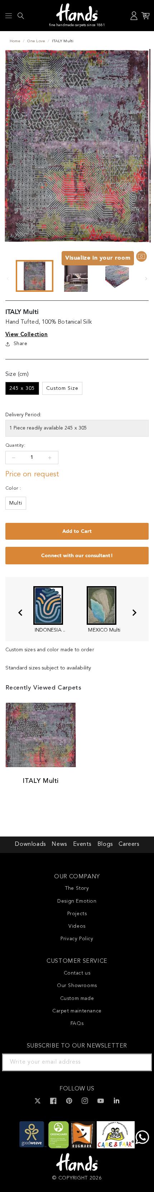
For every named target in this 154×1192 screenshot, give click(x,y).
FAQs (77, 1023)
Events (82, 844)
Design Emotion (76, 901)
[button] (8, 16)
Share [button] (21, 343)
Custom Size (62, 388)
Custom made (77, 998)
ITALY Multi (41, 781)
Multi (15, 503)
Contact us (77, 973)
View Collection (26, 334)
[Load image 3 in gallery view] (117, 276)
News (59, 844)
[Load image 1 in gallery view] (34, 276)
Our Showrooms (77, 985)
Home (15, 41)
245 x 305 (22, 388)
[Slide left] (8, 278)
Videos (77, 926)
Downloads (30, 844)
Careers (129, 844)
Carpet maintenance (77, 1011)
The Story (77, 888)
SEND (137, 1062)
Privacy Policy (77, 938)
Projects (77, 913)
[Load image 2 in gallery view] (76, 276)
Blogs (105, 844)
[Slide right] (146, 278)
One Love (36, 41)
